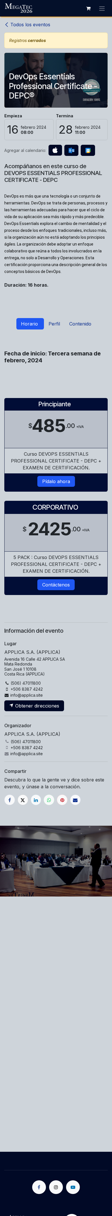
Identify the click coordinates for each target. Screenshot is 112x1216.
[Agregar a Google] (88, 150)
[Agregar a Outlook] (71, 150)
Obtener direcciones (36, 706)
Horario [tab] (30, 324)
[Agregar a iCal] (55, 150)
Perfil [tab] (54, 324)
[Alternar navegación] (102, 8)
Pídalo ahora (56, 481)
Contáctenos (56, 585)
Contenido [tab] (80, 324)
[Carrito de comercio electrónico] (88, 8)
